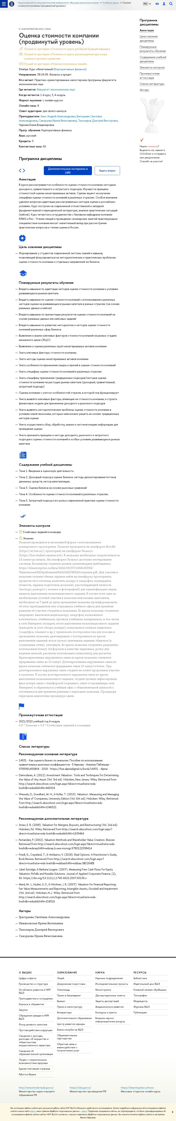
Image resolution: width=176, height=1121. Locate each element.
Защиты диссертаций (107, 1001)
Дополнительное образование (74, 1018)
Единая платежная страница (34, 1068)
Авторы (144, 90)
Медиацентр (141, 1001)
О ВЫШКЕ (25, 972)
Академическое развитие (109, 1006)
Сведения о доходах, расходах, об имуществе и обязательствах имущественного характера (34, 1040)
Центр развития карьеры (71, 1024)
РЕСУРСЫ (140, 972)
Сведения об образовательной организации (36, 1052)
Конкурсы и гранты (106, 1012)
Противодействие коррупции (35, 1030)
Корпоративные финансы (70, 69)
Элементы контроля (152, 67)
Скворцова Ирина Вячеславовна (58, 120)
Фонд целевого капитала (33, 1024)
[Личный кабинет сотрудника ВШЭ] (164, 4)
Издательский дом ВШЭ (147, 983)
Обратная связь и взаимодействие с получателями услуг (68, 1047)
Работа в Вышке (27, 1074)
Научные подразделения (109, 978)
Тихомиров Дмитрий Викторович (98, 120)
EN (150, 4)
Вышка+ (61, 1001)
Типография (140, 995)
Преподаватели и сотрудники (36, 998)
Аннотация (147, 30)
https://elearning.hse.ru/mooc (137, 1087)
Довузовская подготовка (71, 983)
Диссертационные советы (110, 995)
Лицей (60, 978)
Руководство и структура (33, 983)
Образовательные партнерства (67, 1037)
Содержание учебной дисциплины (153, 59)
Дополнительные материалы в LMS (68, 170)
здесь (32, 1111)
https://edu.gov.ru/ (80, 1087)
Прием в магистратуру (69, 1006)
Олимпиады (63, 989)
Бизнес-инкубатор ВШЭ (70, 1029)
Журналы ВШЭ (142, 1006)
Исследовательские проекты (111, 983)
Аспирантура (64, 1012)
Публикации (140, 1012)
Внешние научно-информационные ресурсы (110, 1019)
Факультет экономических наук (56, 89)
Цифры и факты (27, 978)
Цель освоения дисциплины (149, 38)
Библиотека (140, 978)
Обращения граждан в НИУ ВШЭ (34, 1017)
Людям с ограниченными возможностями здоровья (33, 1061)
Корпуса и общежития (31, 1004)
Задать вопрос (107, 170)
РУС (145, 4)
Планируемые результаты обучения (153, 49)
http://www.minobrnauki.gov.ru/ (36, 1087)
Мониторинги (103, 989)
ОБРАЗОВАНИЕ (67, 972)
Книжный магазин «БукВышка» (150, 989)
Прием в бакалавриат (69, 995)
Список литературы (152, 84)
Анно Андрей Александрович (58, 116)
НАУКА (100, 972)
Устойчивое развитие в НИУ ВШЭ (35, 991)
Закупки (23, 1009)
